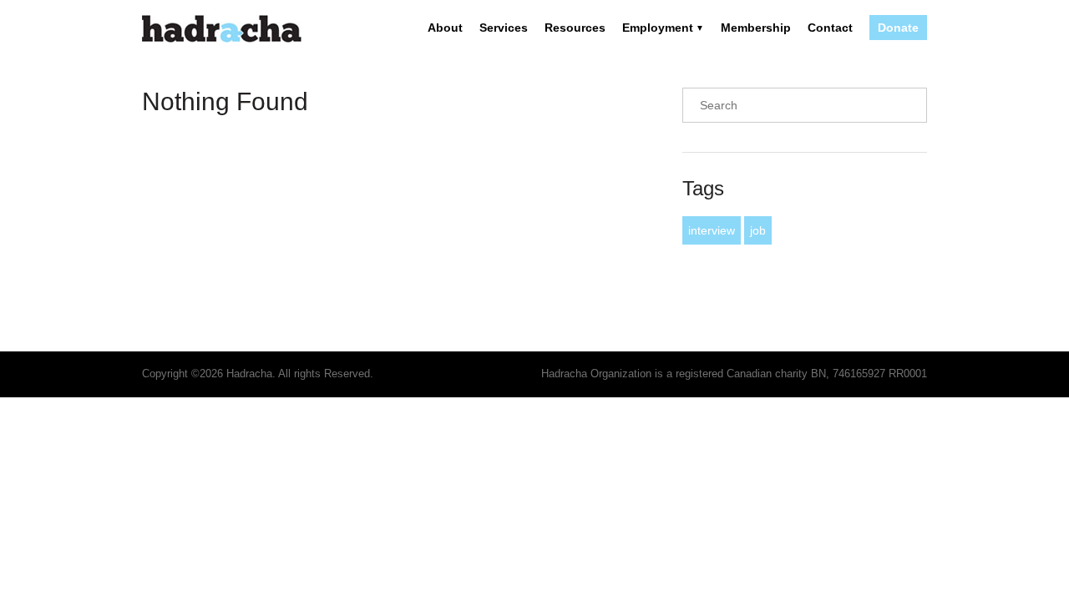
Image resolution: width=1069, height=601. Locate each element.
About (445, 27)
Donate (898, 27)
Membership (756, 27)
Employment (657, 27)
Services (503, 27)
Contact (830, 27)
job (758, 230)
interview (711, 230)
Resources (575, 27)
